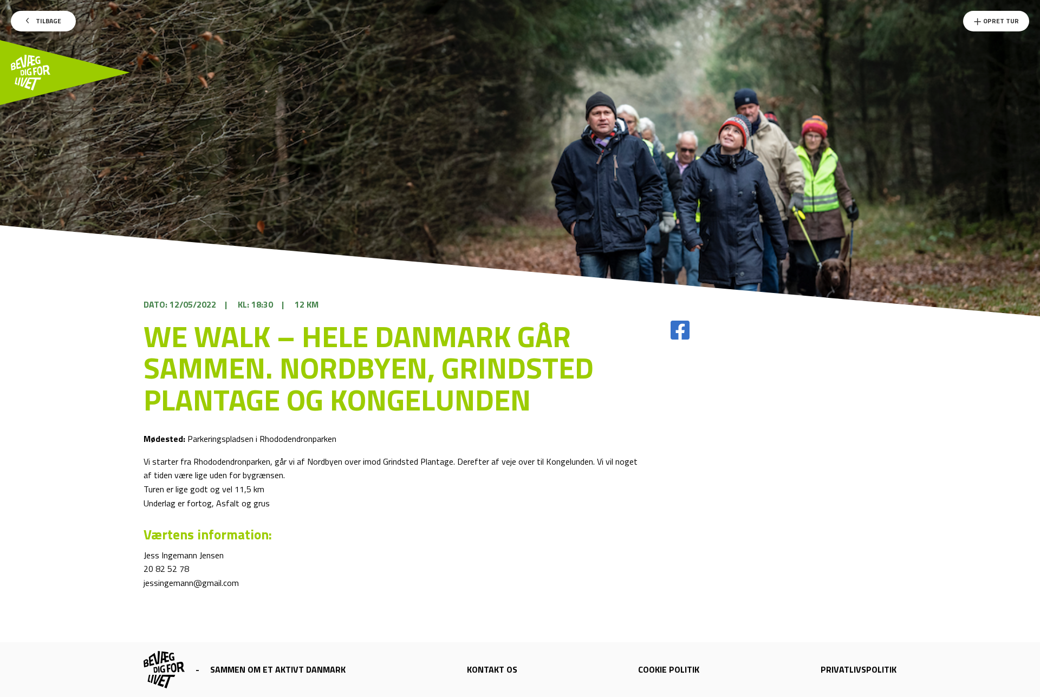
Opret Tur (1000, 21)
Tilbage (47, 21)
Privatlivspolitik (858, 669)
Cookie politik (668, 669)
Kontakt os (492, 669)
